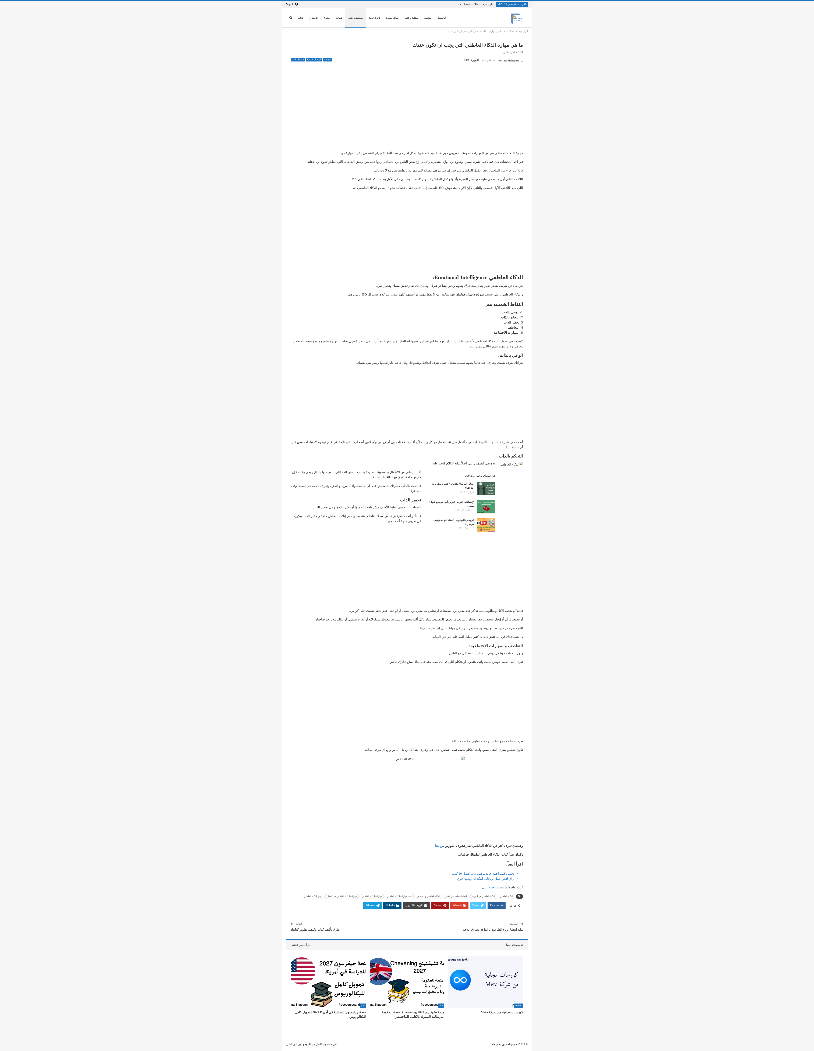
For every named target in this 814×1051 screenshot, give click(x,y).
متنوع (327, 17)
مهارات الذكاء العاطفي (372, 896)
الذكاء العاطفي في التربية (483, 896)
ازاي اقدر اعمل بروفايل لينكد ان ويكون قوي (485, 878)
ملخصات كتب (355, 17)
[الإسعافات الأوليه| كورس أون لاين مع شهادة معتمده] (486, 507)
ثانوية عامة (374, 17)
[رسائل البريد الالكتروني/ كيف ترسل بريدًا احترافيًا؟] (486, 488)
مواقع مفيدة (392, 17)
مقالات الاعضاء (471, 4)
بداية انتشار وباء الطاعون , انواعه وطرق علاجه (493, 929)
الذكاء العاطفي (506, 896)
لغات (300, 17)
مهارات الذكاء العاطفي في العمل (342, 896)
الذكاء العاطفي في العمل (456, 896)
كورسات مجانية (314, 59)
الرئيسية (488, 4)
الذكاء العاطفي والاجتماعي (428, 896)
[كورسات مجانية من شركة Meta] (485, 982)
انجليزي (313, 17)
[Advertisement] (407, 110)
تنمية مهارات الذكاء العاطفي (399, 896)
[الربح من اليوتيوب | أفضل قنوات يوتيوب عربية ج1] (486, 525)
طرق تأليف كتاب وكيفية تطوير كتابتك (315, 929)
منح (441, 1006)
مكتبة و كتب (411, 17)
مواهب (427, 17)
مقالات (327, 59)
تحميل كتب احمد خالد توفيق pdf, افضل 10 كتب (483, 873)
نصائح (339, 17)
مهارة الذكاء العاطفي (313, 896)
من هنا (439, 845)
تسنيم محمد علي (493, 887)
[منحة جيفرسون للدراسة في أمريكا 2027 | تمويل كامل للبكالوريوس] (328, 982)
